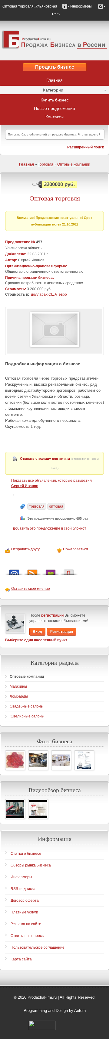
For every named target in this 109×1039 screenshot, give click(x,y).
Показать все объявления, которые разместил (51, 483)
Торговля (45, 164)
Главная (54, 80)
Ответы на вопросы (28, 936)
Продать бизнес (54, 67)
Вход (37, 632)
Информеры (21, 877)
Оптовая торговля (54, 198)
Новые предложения (54, 108)
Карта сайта (21, 959)
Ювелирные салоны (27, 716)
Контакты (54, 116)
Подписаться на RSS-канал (32, 570)
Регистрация (61, 632)
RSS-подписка (23, 889)
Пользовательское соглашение (37, 947)
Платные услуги (24, 912)
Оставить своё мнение (30, 588)
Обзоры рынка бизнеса (31, 865)
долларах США (44, 294)
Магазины (18, 686)
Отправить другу (25, 549)
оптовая (56, 506)
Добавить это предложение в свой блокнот (49, 528)
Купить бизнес (55, 100)
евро (63, 294)
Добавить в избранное (50, 570)
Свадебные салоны (27, 706)
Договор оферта (25, 900)
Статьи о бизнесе (26, 853)
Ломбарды (19, 696)
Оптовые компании (73, 164)
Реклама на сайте (26, 924)
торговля (37, 506)
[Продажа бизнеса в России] (54, 41)
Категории (31, 91)
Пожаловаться (75, 549)
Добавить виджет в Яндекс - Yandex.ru (69, 570)
